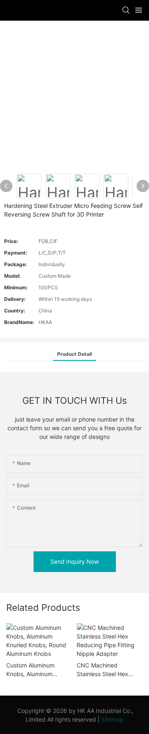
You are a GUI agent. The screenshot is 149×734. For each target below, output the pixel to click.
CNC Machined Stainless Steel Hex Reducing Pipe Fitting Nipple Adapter (106, 670)
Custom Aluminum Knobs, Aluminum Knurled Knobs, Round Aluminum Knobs (36, 670)
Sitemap (112, 719)
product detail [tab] (74, 354)
